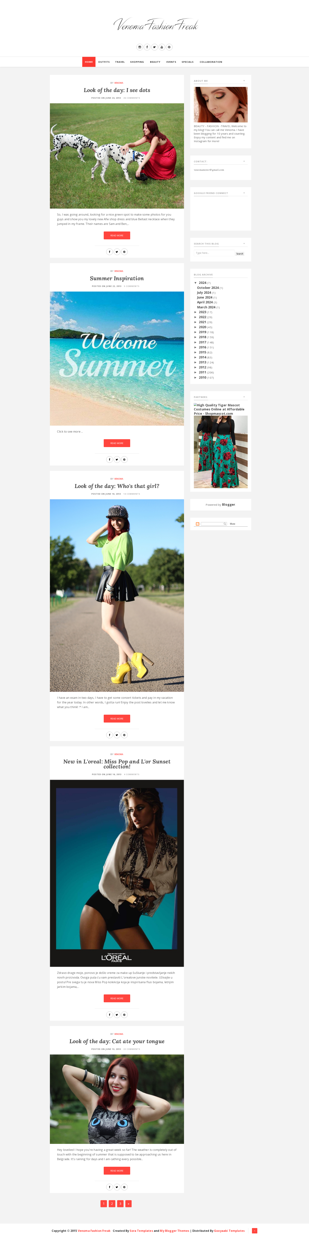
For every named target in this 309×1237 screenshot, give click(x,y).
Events (171, 61)
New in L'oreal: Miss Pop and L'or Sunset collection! (116, 764)
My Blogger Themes (174, 1231)
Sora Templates (141, 1231)
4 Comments (131, 774)
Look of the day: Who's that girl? (117, 486)
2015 (203, 352)
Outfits (104, 61)
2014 (203, 357)
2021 (203, 322)
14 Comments (131, 493)
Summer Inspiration (117, 278)
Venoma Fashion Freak (94, 1231)
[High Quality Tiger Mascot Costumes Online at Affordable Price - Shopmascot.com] (221, 409)
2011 (203, 372)
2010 (203, 377)
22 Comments (131, 1049)
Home (89, 61)
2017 (203, 342)
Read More (117, 235)
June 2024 (205, 297)
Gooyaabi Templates (229, 1231)
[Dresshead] (221, 451)
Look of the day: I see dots (117, 90)
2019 (203, 332)
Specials (188, 61)
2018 (203, 337)
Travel (120, 61)
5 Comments (131, 286)
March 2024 (206, 307)
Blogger (228, 504)
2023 (203, 312)
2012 (203, 367)
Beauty (155, 61)
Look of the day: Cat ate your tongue (117, 1041)
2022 (203, 317)
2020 (203, 327)
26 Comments (131, 98)
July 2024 (204, 292)
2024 (203, 282)
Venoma (118, 82)
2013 (203, 362)
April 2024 (205, 302)
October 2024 (208, 287)
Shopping (137, 61)
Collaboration (211, 61)
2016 (203, 347)
